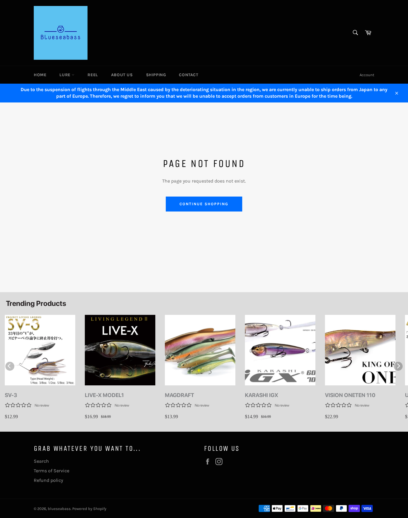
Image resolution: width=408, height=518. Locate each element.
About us (122, 74)
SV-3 (11, 395)
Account (367, 75)
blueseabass (59, 508)
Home (40, 74)
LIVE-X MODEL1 (104, 395)
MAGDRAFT (179, 395)
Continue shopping (204, 204)
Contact (188, 74)
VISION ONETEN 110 (350, 395)
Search (41, 461)
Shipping (156, 74)
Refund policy (48, 480)
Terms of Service (51, 470)
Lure (65, 74)
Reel (93, 74)
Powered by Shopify (89, 508)
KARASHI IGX (261, 395)
